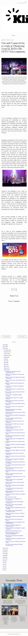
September (6, 355)
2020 (4, 553)
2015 (4, 562)
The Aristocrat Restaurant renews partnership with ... (13, 372)
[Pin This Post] (14, 290)
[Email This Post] (16, 290)
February (6, 368)
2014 (4, 564)
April (5, 364)
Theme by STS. (17, 634)
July (5, 359)
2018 (4, 557)
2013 (4, 566)
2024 (4, 348)
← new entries (6, 336)
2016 (4, 560)
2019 (4, 555)
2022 (4, 550)
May (5, 362)
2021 (4, 551)
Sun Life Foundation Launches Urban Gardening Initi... (13, 419)
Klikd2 (8, 634)
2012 (4, 568)
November (6, 351)
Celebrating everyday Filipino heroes (13, 530)
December (6, 350)
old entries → (22, 336)
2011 (4, 569)
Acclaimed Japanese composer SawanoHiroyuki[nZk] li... (12, 533)
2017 (4, 559)
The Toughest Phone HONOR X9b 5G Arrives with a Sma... (13, 511)
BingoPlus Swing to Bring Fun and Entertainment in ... (12, 427)
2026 (4, 344)
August (5, 357)
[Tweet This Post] (11, 290)
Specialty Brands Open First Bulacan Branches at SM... (13, 410)
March (5, 366)
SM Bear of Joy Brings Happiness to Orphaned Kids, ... (13, 526)
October (6, 353)
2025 (4, 346)
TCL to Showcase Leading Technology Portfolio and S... (13, 545)
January (6, 369)
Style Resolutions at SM (10, 497)
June (5, 360)
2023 (4, 548)
